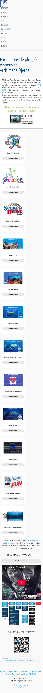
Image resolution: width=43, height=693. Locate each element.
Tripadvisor (23, 674)
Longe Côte (5, 25)
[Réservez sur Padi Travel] (21, 653)
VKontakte (37, 671)
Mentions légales (21, 685)
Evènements (5, 29)
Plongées (4, 16)
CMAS (4, 90)
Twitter (4, 671)
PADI (39, 85)
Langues (4, 46)
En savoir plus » (13, 158)
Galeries (4, 33)
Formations (5, 12)
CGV (22, 687)
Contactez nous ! (21, 561)
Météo (33, 674)
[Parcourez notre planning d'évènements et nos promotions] (4, 8)
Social (3, 37)
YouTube (10, 674)
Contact (4, 42)
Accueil (3, 4)
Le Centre (4, 8)
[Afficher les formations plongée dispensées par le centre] (21, 625)
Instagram (25, 671)
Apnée (3, 21)
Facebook (14, 671)
